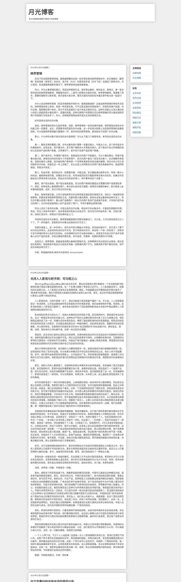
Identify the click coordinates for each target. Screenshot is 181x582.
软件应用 (137, 98)
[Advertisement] (90, 41)
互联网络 (137, 108)
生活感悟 (137, 103)
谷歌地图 (137, 73)
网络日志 (137, 118)
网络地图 (137, 132)
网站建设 (137, 113)
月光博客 (41, 12)
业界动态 (137, 93)
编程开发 (137, 127)
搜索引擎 (137, 122)
